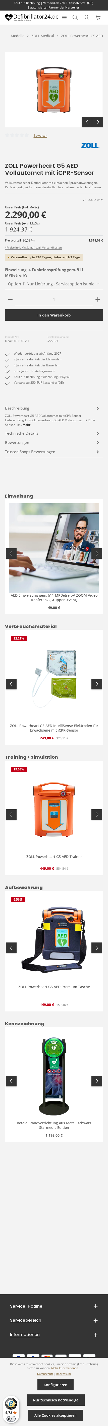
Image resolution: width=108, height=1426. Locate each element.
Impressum (63, 1374)
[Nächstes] (97, 122)
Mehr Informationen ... (66, 1368)
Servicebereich (25, 1320)
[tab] (52, 416)
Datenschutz (45, 1374)
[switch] (11, 1418)
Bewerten (40, 135)
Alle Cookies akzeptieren (55, 1415)
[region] (54, 89)
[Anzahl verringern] (10, 299)
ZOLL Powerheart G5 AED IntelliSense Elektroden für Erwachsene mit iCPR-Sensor (54, 728)
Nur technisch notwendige (55, 1400)
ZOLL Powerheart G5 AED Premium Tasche (54, 987)
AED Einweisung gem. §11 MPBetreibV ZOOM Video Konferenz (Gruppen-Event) (54, 597)
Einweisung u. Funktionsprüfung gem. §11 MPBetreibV (44, 272)
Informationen (25, 1334)
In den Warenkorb (54, 315)
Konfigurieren (55, 1384)
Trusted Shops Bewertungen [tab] (30, 451)
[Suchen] (75, 18)
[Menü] (64, 18)
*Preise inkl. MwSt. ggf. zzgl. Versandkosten (33, 247)
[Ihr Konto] (86, 18)
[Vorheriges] (87, 122)
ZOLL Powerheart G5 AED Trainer (54, 856)
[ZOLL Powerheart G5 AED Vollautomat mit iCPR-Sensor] (54, 89)
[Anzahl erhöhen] (97, 299)
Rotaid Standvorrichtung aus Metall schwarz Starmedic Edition (54, 1125)
